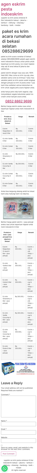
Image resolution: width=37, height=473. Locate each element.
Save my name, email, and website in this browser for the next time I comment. (17, 448)
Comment (5, 394)
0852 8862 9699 (18, 101)
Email (4, 429)
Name (4, 421)
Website (4, 437)
